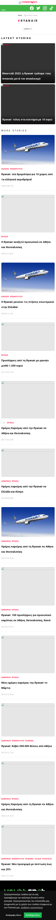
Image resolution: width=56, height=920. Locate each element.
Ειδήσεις (5, 169)
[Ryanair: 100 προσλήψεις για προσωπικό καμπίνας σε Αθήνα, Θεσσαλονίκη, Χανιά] (28, 586)
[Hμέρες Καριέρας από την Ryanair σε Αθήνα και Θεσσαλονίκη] (28, 400)
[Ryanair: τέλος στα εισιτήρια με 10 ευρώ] (28, 104)
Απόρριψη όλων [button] (13, 915)
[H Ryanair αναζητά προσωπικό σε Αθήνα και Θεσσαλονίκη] (28, 213)
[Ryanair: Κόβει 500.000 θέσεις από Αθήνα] (28, 720)
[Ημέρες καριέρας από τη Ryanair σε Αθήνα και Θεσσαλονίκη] (28, 522)
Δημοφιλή (6, 481)
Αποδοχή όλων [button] (33, 915)
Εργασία (4, 237)
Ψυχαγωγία (47, 859)
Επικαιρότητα (16, 169)
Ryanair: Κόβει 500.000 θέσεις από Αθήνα (26, 746)
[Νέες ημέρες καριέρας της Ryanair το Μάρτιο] (28, 654)
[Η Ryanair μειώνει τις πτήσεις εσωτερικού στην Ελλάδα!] (28, 277)
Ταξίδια (38, 859)
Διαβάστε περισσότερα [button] (32, 907)
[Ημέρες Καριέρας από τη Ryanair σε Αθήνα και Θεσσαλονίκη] (28, 778)
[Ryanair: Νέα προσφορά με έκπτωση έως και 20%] (28, 840)
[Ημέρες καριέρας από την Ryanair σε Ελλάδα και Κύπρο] (28, 463)
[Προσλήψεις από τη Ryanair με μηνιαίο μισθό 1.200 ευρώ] (28, 337)
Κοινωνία (29, 741)
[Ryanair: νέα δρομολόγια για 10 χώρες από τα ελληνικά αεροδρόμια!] (28, 150)
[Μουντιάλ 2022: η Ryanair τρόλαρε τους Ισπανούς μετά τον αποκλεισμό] (28, 63)
